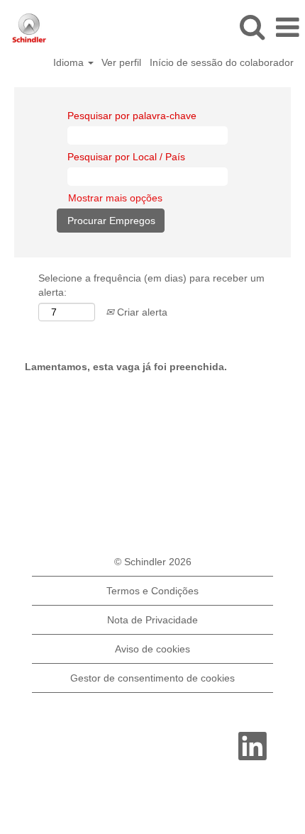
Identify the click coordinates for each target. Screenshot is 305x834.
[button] (287, 27)
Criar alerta (140, 312)
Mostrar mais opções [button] (115, 198)
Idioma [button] (70, 62)
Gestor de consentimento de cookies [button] (152, 678)
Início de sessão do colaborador (222, 62)
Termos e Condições (152, 590)
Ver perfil (121, 62)
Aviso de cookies (152, 649)
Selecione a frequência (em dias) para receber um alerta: (151, 285)
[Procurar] (252, 26)
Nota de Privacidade (152, 620)
